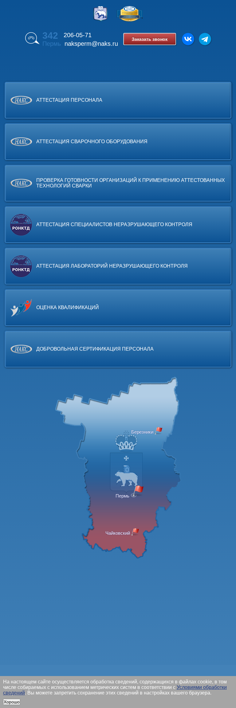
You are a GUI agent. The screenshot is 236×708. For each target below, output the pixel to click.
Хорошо (12, 701)
